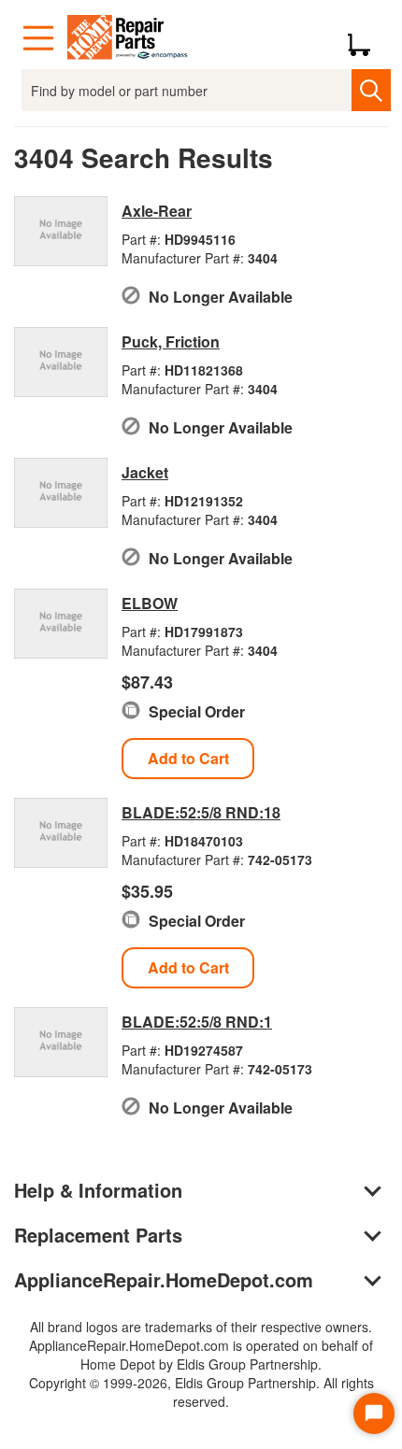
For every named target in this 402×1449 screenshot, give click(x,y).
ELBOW (150, 603)
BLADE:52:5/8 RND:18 (201, 812)
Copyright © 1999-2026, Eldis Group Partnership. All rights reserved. (201, 1392)
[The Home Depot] (128, 38)
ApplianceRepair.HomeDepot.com (163, 1279)
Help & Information (98, 1189)
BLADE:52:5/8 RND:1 (197, 1021)
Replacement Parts (98, 1234)
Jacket (145, 472)
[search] (371, 90)
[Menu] (38, 38)
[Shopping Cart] (366, 38)
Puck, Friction (171, 341)
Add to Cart (188, 758)
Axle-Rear (157, 210)
